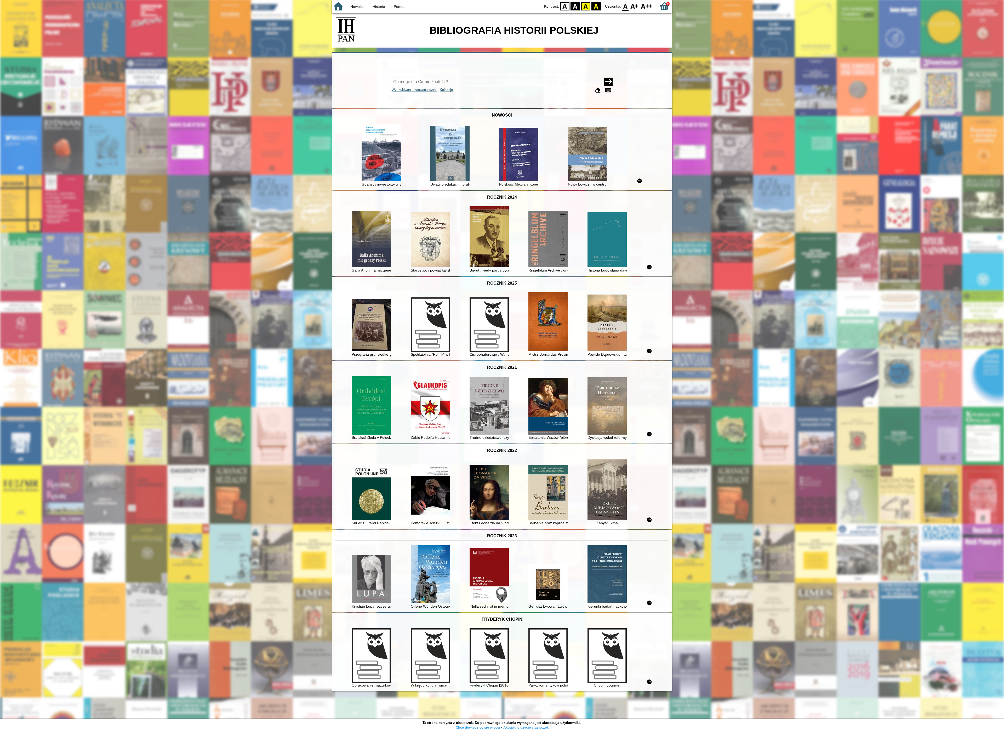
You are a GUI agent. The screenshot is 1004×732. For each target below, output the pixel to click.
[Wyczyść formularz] (598, 90)
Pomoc (399, 6)
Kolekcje (446, 90)
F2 (646, 6)
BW (575, 6)
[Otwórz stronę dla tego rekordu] (382, 153)
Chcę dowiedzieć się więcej (478, 727)
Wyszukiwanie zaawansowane (414, 90)
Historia (379, 6)
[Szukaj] (608, 82)
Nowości (357, 6)
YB (586, 6)
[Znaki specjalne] (608, 90)
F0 (625, 6)
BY (596, 6)
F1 (634, 6)
